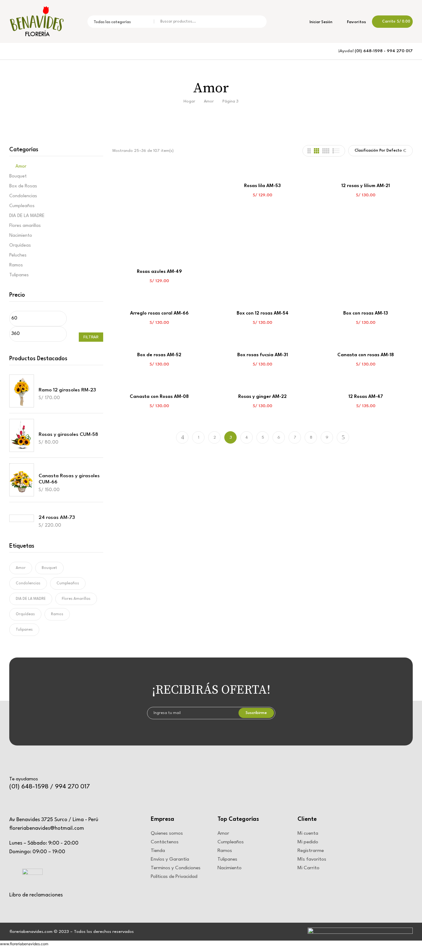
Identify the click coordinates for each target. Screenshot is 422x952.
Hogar (189, 101)
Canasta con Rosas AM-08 (159, 397)
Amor (209, 101)
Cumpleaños (22, 206)
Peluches (18, 255)
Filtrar (91, 337)
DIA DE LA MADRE (26, 216)
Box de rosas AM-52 (159, 355)
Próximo (343, 437)
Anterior (182, 437)
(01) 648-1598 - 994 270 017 (384, 51)
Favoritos (356, 22)
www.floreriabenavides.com (24, 944)
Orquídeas (20, 245)
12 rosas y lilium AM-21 (365, 186)
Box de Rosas (23, 186)
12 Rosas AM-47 (365, 397)
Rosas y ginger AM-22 (262, 397)
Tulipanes (19, 275)
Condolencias (23, 196)
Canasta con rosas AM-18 (365, 355)
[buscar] (258, 21)
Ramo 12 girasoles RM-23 (67, 390)
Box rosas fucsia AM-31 (262, 355)
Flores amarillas (25, 225)
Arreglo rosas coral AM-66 (159, 313)
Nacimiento (20, 235)
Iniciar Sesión (320, 22)
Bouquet (18, 176)
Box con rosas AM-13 (365, 313)
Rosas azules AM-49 (159, 271)
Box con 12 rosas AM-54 (263, 313)
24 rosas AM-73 (57, 517)
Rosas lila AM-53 (262, 186)
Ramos (16, 265)
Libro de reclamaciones (36, 895)
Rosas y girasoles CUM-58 (68, 434)
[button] (392, 21)
